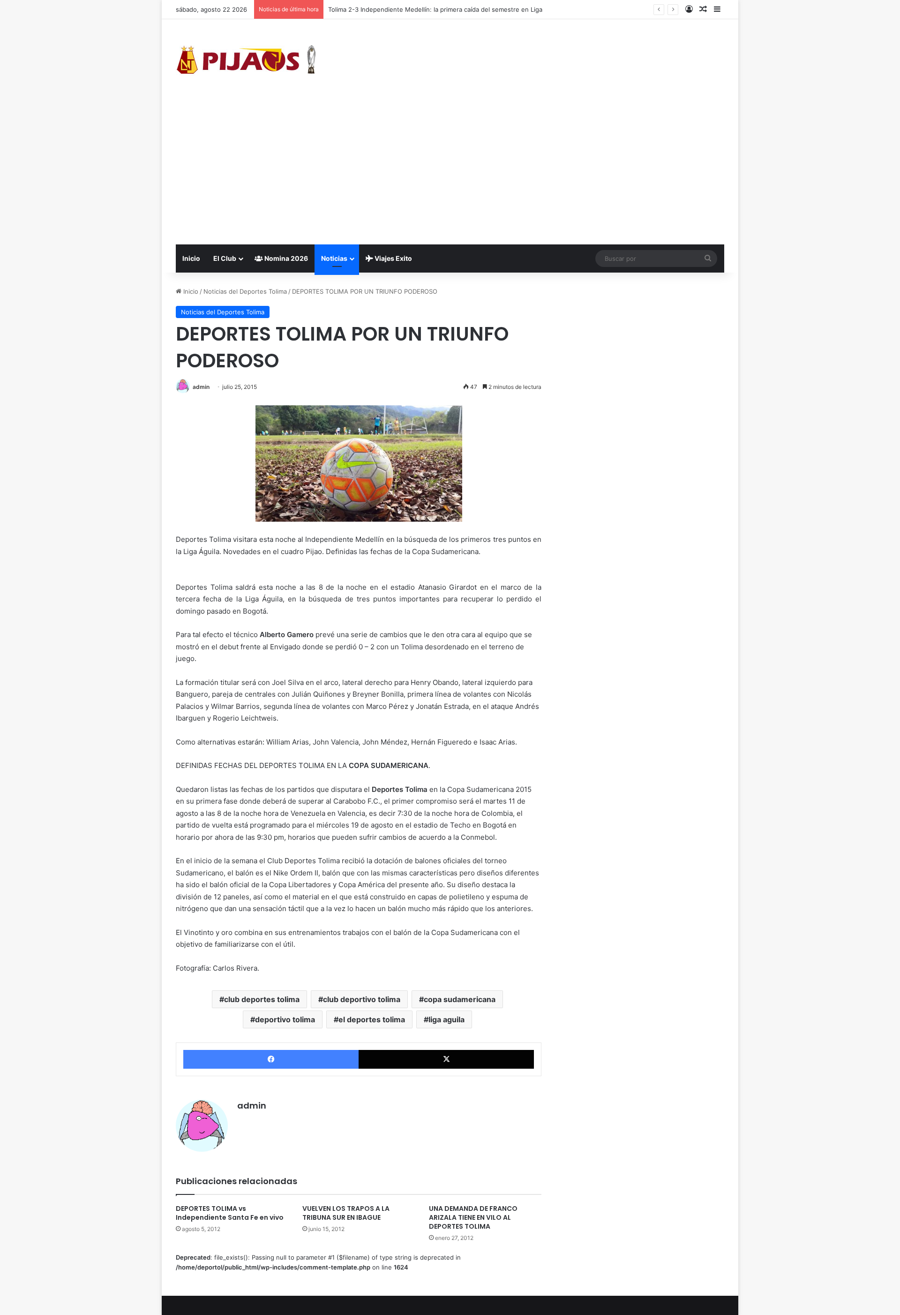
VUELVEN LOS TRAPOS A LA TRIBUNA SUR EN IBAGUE (346, 1213)
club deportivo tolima (361, 999)
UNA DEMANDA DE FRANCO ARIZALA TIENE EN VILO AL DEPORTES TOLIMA (473, 1217)
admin (201, 386)
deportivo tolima (285, 1019)
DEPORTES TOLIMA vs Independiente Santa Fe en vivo (230, 1213)
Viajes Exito (392, 258)
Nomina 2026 (285, 258)
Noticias (334, 258)
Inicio (191, 258)
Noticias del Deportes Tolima (245, 291)
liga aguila (446, 1019)
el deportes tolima (371, 1019)
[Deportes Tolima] (246, 61)
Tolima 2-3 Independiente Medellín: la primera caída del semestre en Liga (435, 9)
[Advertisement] (450, 174)
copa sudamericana (459, 999)
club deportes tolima (262, 999)
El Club (224, 258)
